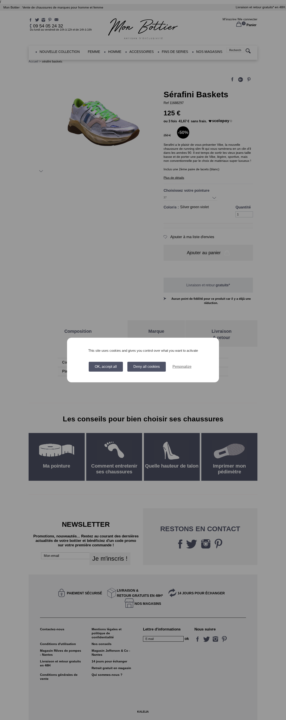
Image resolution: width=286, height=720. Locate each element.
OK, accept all (106, 366)
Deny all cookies (146, 366)
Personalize (181, 366)
